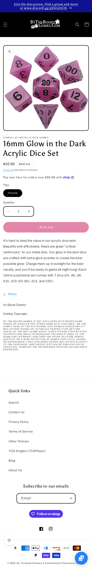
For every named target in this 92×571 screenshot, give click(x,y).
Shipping (8, 170)
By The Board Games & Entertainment (39, 563)
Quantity (8, 202)
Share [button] (12, 294)
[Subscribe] (70, 498)
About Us (15, 470)
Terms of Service (21, 431)
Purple (15, 194)
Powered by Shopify (73, 563)
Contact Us (17, 412)
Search (14, 402)
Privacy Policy (19, 421)
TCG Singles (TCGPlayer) (27, 451)
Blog (12, 460)
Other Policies (19, 441)
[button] (5, 24)
